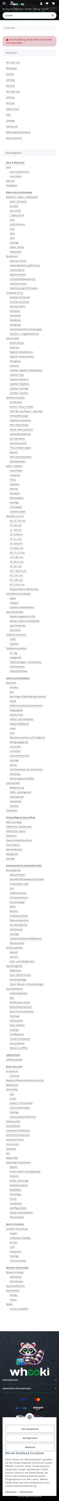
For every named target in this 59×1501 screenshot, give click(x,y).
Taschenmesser (18, 1260)
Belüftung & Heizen (20, 1002)
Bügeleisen (15, 970)
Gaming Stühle (17, 306)
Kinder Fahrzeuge (19, 1180)
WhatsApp (19, 9)
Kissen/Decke (13, 1125)
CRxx (12, 219)
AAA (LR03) (15, 210)
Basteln (14, 1166)
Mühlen (14, 911)
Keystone (14, 484)
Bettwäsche (12, 1084)
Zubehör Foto (17, 374)
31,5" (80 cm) (16, 557)
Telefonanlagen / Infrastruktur (26, 661)
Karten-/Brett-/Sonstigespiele (25, 1171)
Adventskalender (19, 993)
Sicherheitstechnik (19, 755)
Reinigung (15, 324)
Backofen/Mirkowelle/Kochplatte (27, 879)
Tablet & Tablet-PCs (16, 634)
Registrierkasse (18, 274)
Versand (45, 9)
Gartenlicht (16, 801)
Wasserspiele (17, 1217)
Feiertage (15, 1015)
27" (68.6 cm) (16, 547)
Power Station (17, 247)
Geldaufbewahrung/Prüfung (24, 265)
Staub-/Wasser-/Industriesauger (27, 984)
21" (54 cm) (15, 529)
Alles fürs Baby (14, 821)
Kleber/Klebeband (19, 723)
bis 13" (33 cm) (17, 520)
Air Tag (13, 652)
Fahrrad (10, 180)
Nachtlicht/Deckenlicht (18, 1134)
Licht (12, 732)
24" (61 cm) (15, 538)
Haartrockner (13, 844)
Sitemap (10, 120)
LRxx (12, 228)
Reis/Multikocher (19, 924)
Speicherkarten (18, 625)
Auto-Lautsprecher (19, 171)
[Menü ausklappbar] (4, 2)
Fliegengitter (16, 710)
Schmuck (14, 1075)
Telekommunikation (16, 648)
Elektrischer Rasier (16, 831)
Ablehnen (30, 1447)
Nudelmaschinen (19, 915)
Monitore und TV (15, 516)
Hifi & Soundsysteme (20, 456)
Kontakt (28, 9)
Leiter (13, 728)
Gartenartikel (13, 782)
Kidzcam (14, 1175)
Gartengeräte (17, 796)
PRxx (12, 233)
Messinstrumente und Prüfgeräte (27, 737)
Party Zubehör (17, 1025)
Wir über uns (8, 9)
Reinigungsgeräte (19, 741)
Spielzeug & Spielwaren (18, 1162)
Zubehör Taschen (19, 392)
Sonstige (14, 242)
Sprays (13, 764)
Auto (8, 167)
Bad (12, 691)
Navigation (11, 185)
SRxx (12, 237)
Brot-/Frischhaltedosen (22, 1011)
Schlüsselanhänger (20, 1107)
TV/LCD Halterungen (20, 447)
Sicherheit (15, 751)
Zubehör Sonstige (19, 388)
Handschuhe (16, 714)
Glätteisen (11, 835)
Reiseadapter (17, 497)
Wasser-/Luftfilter (19, 1047)
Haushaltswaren (14, 988)
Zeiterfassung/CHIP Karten (24, 288)
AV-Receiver (16, 402)
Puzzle (13, 1198)
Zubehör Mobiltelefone (22, 607)
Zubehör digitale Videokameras (26, 370)
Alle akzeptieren (30, 1429)
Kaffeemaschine (18, 892)
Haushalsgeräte (14, 965)
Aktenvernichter (18, 260)
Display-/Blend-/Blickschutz (24, 588)
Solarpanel (15, 1251)
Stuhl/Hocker (16, 1281)
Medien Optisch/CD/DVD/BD (24, 620)
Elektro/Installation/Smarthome (26, 705)
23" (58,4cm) (16, 534)
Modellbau (15, 1189)
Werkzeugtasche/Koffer (22, 778)
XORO (13, 639)
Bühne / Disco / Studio (21, 406)
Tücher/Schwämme (20, 1038)
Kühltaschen (16, 1020)
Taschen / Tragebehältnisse (24, 333)
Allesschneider (17, 874)
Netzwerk (15, 493)
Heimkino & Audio (15, 397)
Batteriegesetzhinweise (18, 132)
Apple (13, 598)
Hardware (15, 310)
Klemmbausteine (19, 1185)
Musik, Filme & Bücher (21, 429)
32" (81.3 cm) (16, 561)
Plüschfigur (16, 1194)
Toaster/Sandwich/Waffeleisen (26, 938)
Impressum (11, 1491)
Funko (13, 1098)
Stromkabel (16, 506)
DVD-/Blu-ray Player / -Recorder (26, 411)
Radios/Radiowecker (20, 433)
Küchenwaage (17, 901)
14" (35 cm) (15, 525)
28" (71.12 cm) (17, 552)
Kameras (14, 365)
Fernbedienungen (19, 415)
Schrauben (15, 746)
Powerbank (15, 251)
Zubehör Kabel (17, 511)
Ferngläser (15, 361)
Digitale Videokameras (21, 351)
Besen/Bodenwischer (21, 1006)
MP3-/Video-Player (19, 424)
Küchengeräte (13, 870)
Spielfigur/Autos (18, 1207)
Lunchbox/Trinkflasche (18, 1130)
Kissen (13, 1299)
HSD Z (13, 479)
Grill (12, 888)
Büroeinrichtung (14, 1272)
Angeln (13, 1233)
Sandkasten (16, 1203)
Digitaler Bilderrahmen (22, 356)
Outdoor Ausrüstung (17, 1228)
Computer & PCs (14, 292)
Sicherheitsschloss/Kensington (26, 329)
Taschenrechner (18, 283)
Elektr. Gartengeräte (20, 792)
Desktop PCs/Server (20, 297)
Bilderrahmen (17, 342)
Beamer (14, 452)
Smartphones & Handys (18, 593)
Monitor (14, 488)
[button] (41, 3)
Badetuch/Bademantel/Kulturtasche (25, 1080)
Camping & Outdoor (20, 1237)
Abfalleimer (16, 1276)
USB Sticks (15, 630)
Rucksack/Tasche (15, 1139)
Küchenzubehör (14, 947)
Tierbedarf (11, 810)
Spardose (11, 1148)
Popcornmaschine (19, 920)
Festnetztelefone (18, 671)
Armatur (14, 687)
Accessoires (12, 1071)
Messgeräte (12, 853)
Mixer (13, 906)
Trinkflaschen (17, 1034)
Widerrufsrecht (14, 137)
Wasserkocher (17, 943)
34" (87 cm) (15, 566)
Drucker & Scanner (20, 301)
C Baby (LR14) (17, 215)
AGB (8, 114)
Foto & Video (12, 338)
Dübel (13, 700)
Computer (15, 475)
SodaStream (16, 929)
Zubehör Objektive (19, 383)
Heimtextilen (12, 1290)
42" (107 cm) (16, 575)
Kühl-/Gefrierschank (20, 974)
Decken (13, 1294)
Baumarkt (11, 682)
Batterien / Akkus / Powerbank (22, 196)
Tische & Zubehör (19, 1308)
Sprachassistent (18, 443)
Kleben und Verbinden (22, 719)
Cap (12, 1093)
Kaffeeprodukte (14, 1059)
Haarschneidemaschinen (19, 840)
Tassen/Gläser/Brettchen (23, 1116)
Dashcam (15, 347)
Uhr (8, 1153)
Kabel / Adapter (14, 465)
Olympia (14, 602)
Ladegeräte (16, 657)
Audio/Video (16, 470)
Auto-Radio (15, 176)
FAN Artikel (12, 1089)
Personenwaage (18, 979)
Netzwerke (15, 315)
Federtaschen (13, 1121)
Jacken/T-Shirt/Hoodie (21, 1103)
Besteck (14, 952)
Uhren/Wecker (17, 1043)
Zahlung (36, 9)
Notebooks (15, 319)
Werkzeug (15, 773)
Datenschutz (26, 1491)
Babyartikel (12, 1157)
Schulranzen (12, 1144)
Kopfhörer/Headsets (20, 420)
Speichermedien (14, 611)
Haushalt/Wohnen (15, 1285)
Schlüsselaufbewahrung (22, 278)
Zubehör (14, 643)
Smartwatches (17, 666)
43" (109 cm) (16, 579)
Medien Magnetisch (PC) (22, 616)
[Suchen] (52, 15)
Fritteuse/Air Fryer (19, 883)
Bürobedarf (12, 256)
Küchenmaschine (19, 897)
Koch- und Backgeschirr (22, 961)
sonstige (10, 858)
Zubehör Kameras (19, 379)
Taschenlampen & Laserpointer (26, 769)
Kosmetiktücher (14, 849)
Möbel (9, 1304)
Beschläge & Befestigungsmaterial (28, 696)
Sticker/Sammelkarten (21, 1212)
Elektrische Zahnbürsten (19, 826)
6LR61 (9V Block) (18, 201)
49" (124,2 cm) (17, 584)
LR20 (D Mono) (17, 224)
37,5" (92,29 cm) (18, 570)
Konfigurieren (30, 1438)
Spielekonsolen (18, 461)
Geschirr (14, 956)
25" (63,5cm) (16, 543)
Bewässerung (17, 787)
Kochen (14, 1242)
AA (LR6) (14, 206)
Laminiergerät (17, 269)
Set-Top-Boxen (17, 438)
